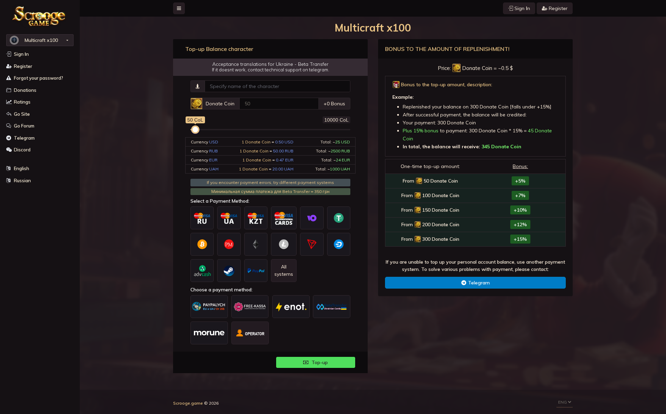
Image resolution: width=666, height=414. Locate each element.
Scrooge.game (188, 403)
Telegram (479, 283)
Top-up (319, 362)
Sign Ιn (521, 8)
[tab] (475, 84)
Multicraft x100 (41, 40)
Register (557, 8)
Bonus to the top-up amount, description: (446, 84)
